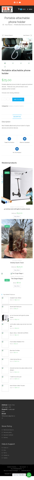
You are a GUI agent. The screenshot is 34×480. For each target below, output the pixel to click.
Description (17, 116)
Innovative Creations (18, 106)
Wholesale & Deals (19, 276)
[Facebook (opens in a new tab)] (14, 2)
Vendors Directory (11, 467)
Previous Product (9, 35)
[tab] (17, 117)
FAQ (4, 450)
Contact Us (6, 455)
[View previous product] (3, 35)
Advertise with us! (25, 470)
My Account (23, 467)
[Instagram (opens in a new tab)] (17, 2)
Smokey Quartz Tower (17, 262)
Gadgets (11, 106)
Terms (5, 452)
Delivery (5, 437)
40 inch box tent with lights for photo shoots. (17, 209)
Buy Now (17, 216)
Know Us (5, 447)
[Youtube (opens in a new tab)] (19, 2)
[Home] (3, 24)
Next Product (26, 35)
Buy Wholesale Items (16, 468)
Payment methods (8, 435)
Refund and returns (8, 430)
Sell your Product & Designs (11, 470)
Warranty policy (7, 432)
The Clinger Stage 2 (17, 278)
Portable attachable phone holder (22, 24)
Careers (5, 458)
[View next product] (31, 35)
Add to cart (18, 99)
